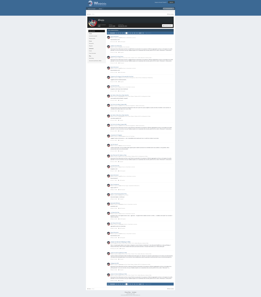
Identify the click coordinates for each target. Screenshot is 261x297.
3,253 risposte (122, 228)
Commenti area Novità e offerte (95, 60)
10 (134, 33)
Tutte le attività (92, 31)
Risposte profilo (92, 38)
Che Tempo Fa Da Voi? (116, 223)
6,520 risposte (122, 208)
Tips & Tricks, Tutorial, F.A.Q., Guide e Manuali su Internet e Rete (138, 57)
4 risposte (121, 151)
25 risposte (121, 111)
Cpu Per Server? (114, 144)
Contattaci (134, 292)
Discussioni (91, 43)
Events (90, 50)
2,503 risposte (122, 189)
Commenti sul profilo (93, 36)
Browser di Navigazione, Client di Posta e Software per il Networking (139, 77)
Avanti (140, 33)
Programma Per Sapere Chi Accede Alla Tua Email (122, 76)
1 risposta (121, 199)
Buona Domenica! (115, 36)
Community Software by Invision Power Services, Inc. (130, 295)
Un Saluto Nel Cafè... (115, 85)
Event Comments (92, 53)
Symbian (127, 47)
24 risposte (121, 63)
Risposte (91, 45)
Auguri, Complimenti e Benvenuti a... (133, 185)
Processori (129, 145)
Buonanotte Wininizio (115, 203)
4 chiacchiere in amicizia (131, 37)
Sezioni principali (91, 8)
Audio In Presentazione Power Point (118, 193)
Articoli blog (91, 58)
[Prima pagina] (108, 33)
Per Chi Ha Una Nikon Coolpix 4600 (118, 104)
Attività (100, 8)
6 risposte (123, 248)
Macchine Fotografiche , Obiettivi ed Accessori (135, 105)
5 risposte (121, 81)
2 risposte (121, 52)
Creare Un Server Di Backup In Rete (120, 242)
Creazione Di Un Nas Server (117, 56)
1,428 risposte (122, 41)
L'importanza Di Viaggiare (116, 135)
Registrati (171, 2)
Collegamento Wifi (115, 263)
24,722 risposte (122, 91)
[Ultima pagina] (143, 33)
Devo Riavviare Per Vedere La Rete (118, 155)
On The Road (131, 136)
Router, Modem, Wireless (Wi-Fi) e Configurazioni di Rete (139, 96)
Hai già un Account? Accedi (160, 2)
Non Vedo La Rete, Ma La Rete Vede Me (120, 95)
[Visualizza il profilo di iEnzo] (108, 37)
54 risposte (121, 140)
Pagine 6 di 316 (148, 32)
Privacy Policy (128, 292)
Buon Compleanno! (115, 184)
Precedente (112, 33)
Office (127, 195)
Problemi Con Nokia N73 (116, 45)
